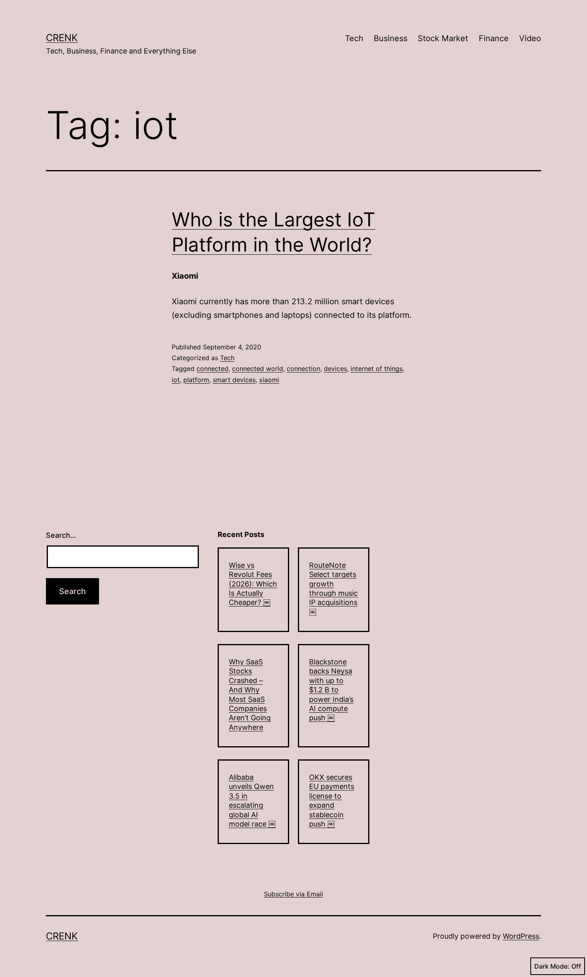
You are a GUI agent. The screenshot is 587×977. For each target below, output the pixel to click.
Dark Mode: (551, 966)
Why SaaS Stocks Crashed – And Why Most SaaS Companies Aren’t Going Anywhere (250, 694)
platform (196, 380)
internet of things (377, 369)
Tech (354, 38)
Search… (61, 535)
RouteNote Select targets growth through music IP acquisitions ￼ (333, 588)
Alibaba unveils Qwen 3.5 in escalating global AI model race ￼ (252, 800)
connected (212, 369)
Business (390, 38)
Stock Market (443, 38)
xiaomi (269, 380)
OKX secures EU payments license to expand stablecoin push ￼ (331, 800)
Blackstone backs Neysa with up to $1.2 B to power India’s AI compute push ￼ (331, 690)
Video (530, 38)
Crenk (62, 38)
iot (176, 380)
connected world (257, 369)
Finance (494, 38)
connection (303, 369)
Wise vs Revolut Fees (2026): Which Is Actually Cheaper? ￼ (253, 584)
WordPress (521, 936)
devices (335, 369)
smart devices (234, 380)
